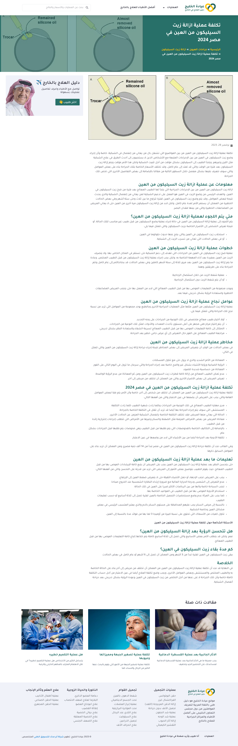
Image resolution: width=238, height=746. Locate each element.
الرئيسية (215, 49)
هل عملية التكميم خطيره (66, 654)
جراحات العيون (198, 49)
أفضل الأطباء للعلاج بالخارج (137, 7)
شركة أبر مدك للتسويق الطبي (49, 737)
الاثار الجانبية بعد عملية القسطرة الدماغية (188, 654)
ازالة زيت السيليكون (174, 49)
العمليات (172, 7)
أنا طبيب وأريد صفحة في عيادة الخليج (179, 736)
